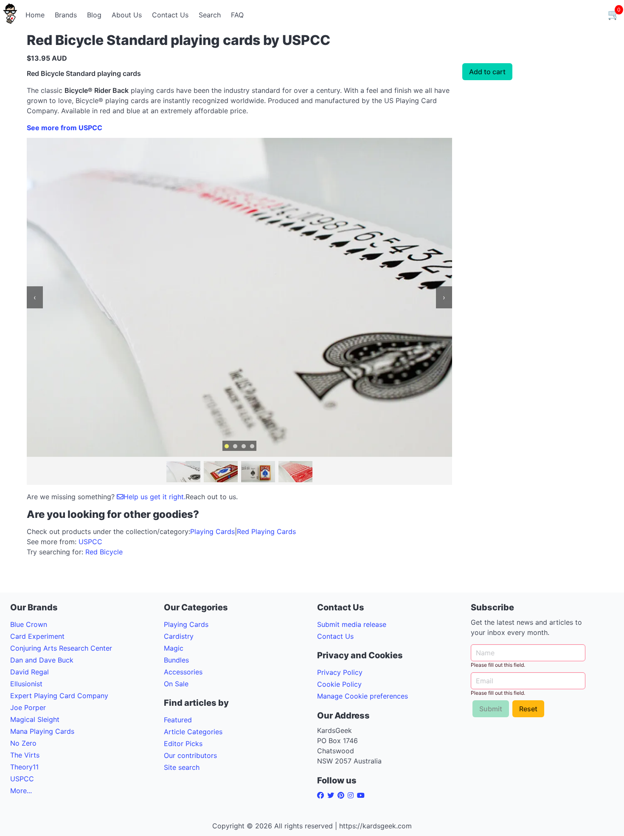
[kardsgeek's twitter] (332, 795)
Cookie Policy (339, 684)
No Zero (23, 743)
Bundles (176, 660)
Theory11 (24, 767)
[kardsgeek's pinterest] (342, 795)
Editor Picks (183, 743)
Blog (94, 15)
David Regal (29, 672)
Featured (178, 720)
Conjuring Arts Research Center (61, 648)
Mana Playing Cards (42, 731)
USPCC (90, 541)
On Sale (176, 683)
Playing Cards (212, 531)
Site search (182, 767)
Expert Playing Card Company (59, 695)
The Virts (24, 755)
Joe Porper (28, 707)
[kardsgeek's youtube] (362, 795)
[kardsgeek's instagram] (352, 795)
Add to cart (487, 71)
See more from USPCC (64, 127)
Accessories (183, 672)
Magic (173, 648)
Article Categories (193, 731)
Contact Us (170, 15)
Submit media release (351, 624)
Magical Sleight (34, 719)
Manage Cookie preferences (362, 696)
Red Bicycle (104, 552)
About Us (127, 15)
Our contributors (190, 755)
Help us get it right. (155, 496)
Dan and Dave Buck (41, 660)
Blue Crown (28, 624)
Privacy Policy (340, 672)
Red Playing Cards (266, 531)
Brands (66, 15)
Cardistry (179, 636)
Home (35, 15)
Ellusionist (26, 683)
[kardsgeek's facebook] (322, 795)
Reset (528, 709)
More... (21, 790)
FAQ (237, 15)
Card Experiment (37, 636)
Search (210, 15)
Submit (490, 709)
